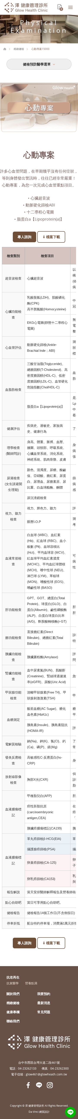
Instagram (50, 1085)
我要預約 (43, 994)
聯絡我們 (13, 1021)
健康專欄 (13, 1012)
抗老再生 (13, 977)
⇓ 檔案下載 (51, 236)
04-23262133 (27, 1068)
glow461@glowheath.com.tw (46, 1074)
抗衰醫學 (12, 983)
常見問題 (43, 1012)
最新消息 (43, 1003)
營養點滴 (31, 983)
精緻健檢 (19, 49)
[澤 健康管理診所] (26, 7)
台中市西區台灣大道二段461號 (39, 1062)
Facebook (28, 1085)
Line (70, 1112)
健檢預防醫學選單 (37, 64)
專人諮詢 (24, 236)
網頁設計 (44, 1111)
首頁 (4, 49)
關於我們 (13, 994)
